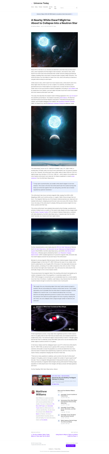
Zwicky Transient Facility (41, 212)
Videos (36, 6)
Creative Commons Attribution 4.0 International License (59, 451)
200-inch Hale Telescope (63, 247)
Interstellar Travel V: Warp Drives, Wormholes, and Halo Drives (68, 409)
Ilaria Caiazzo (63, 97)
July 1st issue (72, 95)
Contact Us (51, 448)
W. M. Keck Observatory (39, 249)
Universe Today (41, 3)
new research (72, 88)
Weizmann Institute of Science (56, 103)
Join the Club (50, 7)
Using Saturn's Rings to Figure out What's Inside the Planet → (67, 435)
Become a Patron (70, 445)
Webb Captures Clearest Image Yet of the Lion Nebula (69, 421)
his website (44, 419)
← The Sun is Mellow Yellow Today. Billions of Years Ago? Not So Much (40, 435)
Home (32, 6)
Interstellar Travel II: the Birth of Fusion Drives (69, 395)
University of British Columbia (66, 101)
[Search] (77, 8)
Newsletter (45, 6)
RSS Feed (55, 7)
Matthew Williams (36, 26)
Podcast (40, 6)
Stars (55, 26)
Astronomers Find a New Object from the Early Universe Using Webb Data (69, 402)
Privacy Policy (57, 448)
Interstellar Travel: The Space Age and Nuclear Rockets (68, 415)
